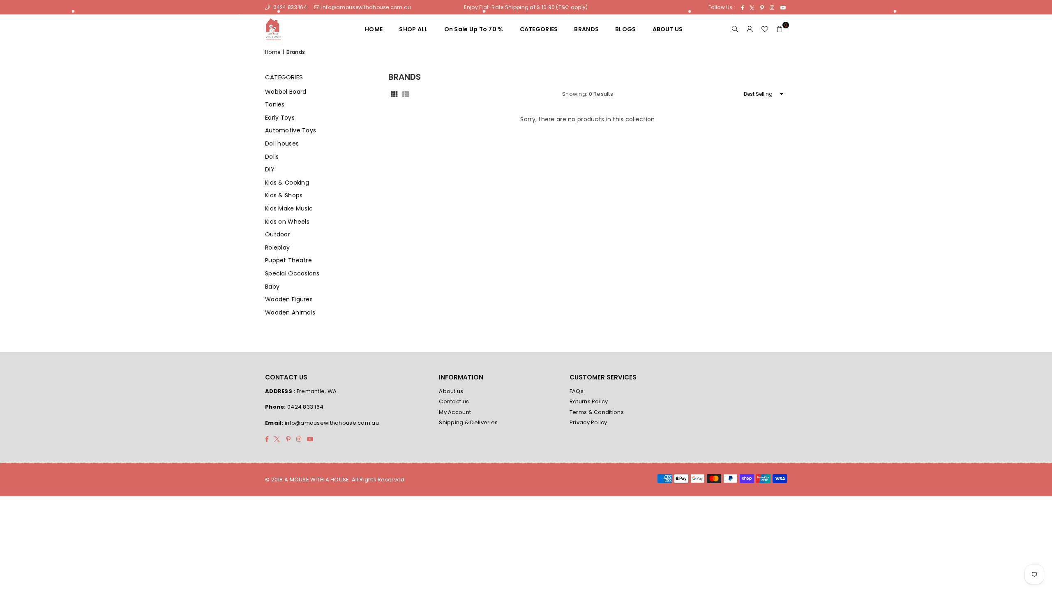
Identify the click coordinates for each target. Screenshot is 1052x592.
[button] (779, 29)
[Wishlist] (764, 29)
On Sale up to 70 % (473, 29)
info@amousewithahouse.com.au (366, 7)
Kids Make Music (289, 209)
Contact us (454, 401)
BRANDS (586, 29)
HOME (374, 29)
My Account (455, 412)
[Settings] (750, 29)
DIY (270, 169)
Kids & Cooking (287, 183)
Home (272, 52)
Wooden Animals (290, 313)
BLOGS (625, 29)
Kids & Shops (283, 195)
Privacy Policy (588, 422)
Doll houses (282, 144)
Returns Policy (589, 401)
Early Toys (280, 118)
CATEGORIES (539, 29)
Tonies (275, 105)
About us (451, 391)
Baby (272, 287)
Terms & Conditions (597, 412)
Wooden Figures (289, 299)
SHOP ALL (413, 29)
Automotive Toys (290, 130)
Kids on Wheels (287, 222)
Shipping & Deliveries (468, 422)
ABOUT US (668, 29)
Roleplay (277, 248)
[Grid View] (394, 94)
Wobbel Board (285, 92)
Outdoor (277, 234)
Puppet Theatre (288, 260)
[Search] (735, 29)
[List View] (405, 94)
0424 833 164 (289, 7)
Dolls (272, 157)
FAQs (577, 391)
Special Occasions (292, 274)
